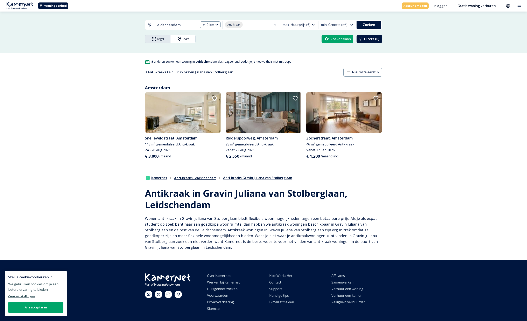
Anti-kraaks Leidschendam (195, 178)
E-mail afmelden (281, 302)
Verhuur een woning (347, 289)
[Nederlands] (508, 6)
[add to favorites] (214, 98)
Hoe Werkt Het (280, 275)
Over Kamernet (219, 275)
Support (275, 289)
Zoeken (369, 24)
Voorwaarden (217, 295)
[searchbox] (175, 25)
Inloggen (441, 6)
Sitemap (213, 308)
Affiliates (338, 275)
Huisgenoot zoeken (222, 289)
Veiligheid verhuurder (348, 302)
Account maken (415, 6)
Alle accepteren (36, 307)
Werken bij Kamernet (223, 282)
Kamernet (159, 178)
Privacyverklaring (220, 302)
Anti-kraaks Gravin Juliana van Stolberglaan (257, 178)
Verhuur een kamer (346, 295)
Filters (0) (371, 39)
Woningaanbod (55, 6)
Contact (275, 282)
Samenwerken (342, 282)
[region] (36, 293)
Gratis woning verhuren (476, 6)
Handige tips (279, 295)
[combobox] (169, 25)
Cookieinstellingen (21, 296)
